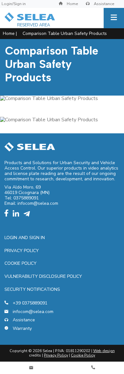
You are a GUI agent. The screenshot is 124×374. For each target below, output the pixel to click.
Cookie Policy (20, 263)
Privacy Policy (21, 251)
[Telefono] (93, 368)
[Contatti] (31, 368)
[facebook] (7, 215)
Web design (104, 350)
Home (72, 4)
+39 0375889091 (29, 303)
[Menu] (114, 18)
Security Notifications (32, 289)
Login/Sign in (14, 4)
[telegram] (28, 215)
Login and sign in (24, 238)
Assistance (103, 4)
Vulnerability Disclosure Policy (43, 276)
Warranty (21, 328)
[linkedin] (17, 215)
